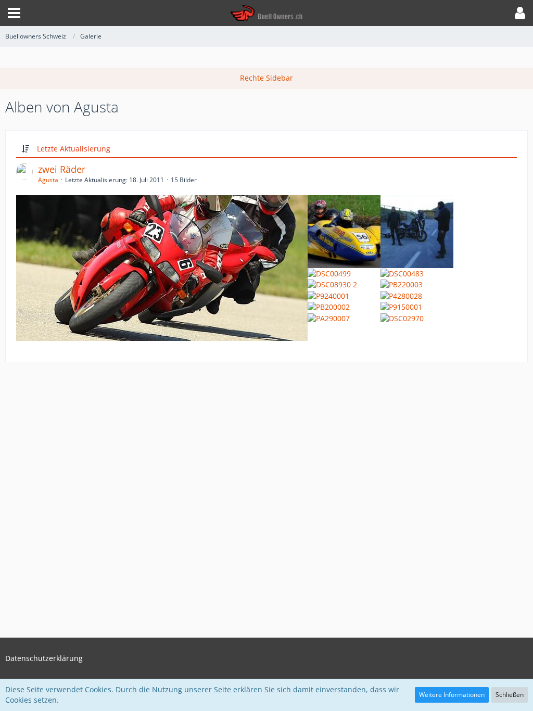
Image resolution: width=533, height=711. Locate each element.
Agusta (48, 179)
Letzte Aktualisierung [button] (73, 149)
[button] (14, 13)
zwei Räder (61, 169)
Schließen (510, 694)
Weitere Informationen (452, 694)
